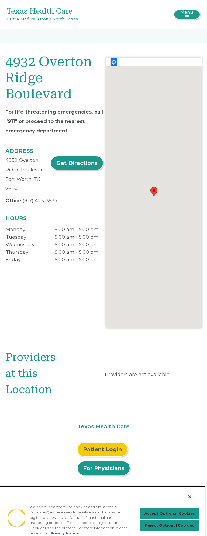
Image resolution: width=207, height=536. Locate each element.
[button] (153, 192)
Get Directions (77, 163)
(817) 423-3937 (40, 201)
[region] (102, 511)
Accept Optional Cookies (169, 513)
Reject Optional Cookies (169, 525)
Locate (114, 62)
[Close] (190, 497)
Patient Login (102, 449)
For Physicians (103, 468)
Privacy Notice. (65, 533)
